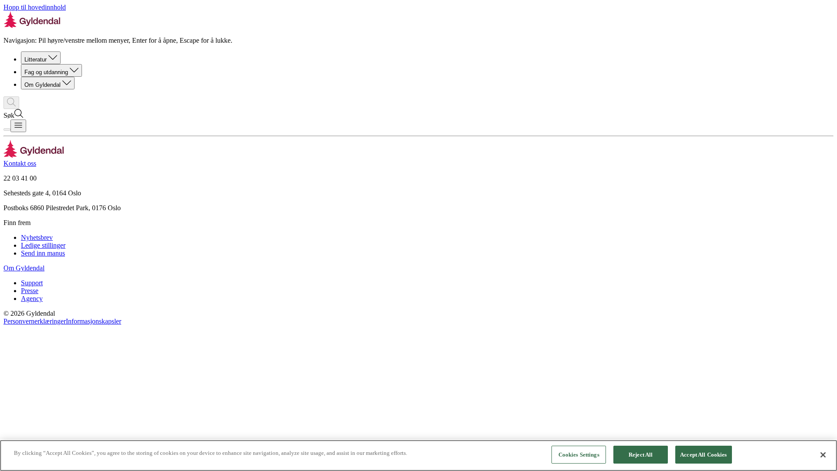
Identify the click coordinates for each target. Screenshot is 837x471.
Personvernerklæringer (34, 321)
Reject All (641, 454)
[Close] (823, 454)
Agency (32, 298)
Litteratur (35, 59)
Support (32, 283)
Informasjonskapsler (93, 321)
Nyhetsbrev (37, 237)
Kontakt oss (19, 163)
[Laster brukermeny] (6, 129)
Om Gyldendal (42, 85)
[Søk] (11, 102)
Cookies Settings (578, 454)
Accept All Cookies (703, 454)
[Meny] (18, 125)
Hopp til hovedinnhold (34, 7)
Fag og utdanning (46, 72)
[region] (418, 455)
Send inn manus (43, 253)
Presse (29, 290)
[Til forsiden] (33, 155)
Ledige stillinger (43, 245)
